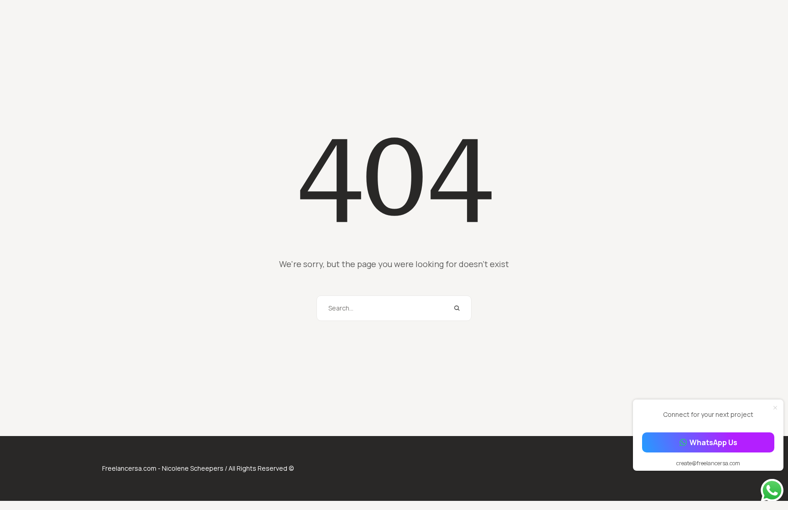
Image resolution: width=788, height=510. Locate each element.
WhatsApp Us (713, 442)
